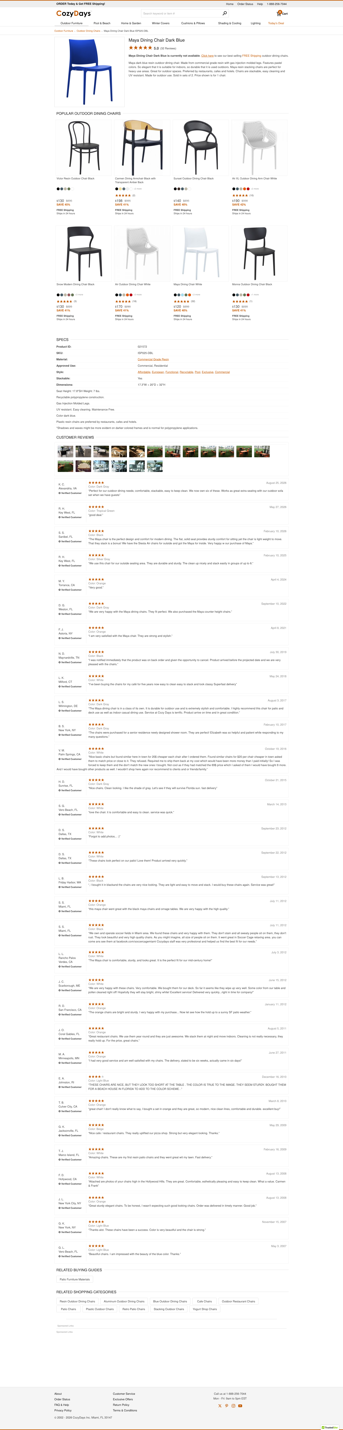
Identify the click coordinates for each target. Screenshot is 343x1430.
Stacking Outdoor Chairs (169, 1309)
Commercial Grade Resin (153, 359)
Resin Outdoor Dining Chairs (77, 1301)
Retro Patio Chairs (133, 1309)
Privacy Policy (63, 1410)
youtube (240, 1406)
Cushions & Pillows (193, 23)
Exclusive (208, 372)
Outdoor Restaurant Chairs (238, 1301)
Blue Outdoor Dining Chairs (170, 1301)
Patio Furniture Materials (75, 1279)
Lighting (256, 23)
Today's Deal (276, 23)
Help (260, 4)
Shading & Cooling (229, 23)
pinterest (227, 1406)
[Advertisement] (171, 1358)
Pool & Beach (102, 23)
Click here (207, 55)
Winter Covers (161, 23)
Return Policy (121, 1405)
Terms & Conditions (125, 1410)
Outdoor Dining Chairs (88, 31)
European (158, 372)
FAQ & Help (61, 1405)
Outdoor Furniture (72, 23)
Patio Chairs (68, 1309)
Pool (197, 372)
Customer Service (124, 1394)
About (58, 1394)
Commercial (222, 372)
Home (229, 4)
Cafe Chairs (204, 1301)
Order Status (245, 4)
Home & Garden (131, 23)
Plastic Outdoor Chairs (100, 1309)
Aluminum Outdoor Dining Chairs (124, 1301)
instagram (233, 1406)
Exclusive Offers (123, 1399)
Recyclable (186, 372)
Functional (172, 372)
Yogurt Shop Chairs (205, 1309)
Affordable (144, 372)
